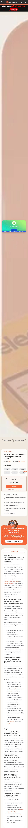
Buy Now (14, 486)
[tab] (14, 551)
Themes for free (8, 583)
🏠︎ (2, 16)
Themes (5, 16)
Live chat (12, 721)
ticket (8, 724)
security (19, 814)
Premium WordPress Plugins (11, 581)
